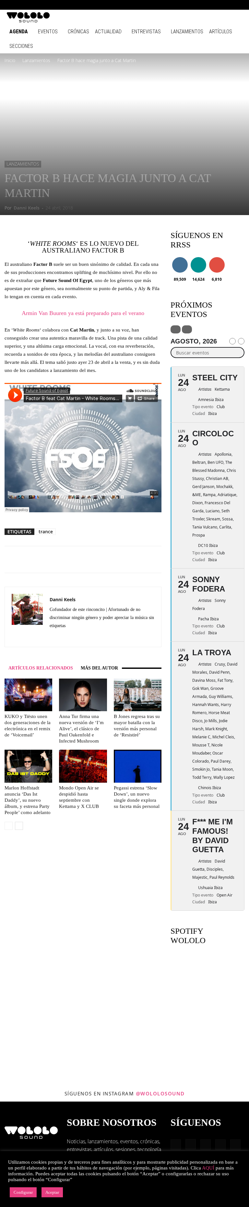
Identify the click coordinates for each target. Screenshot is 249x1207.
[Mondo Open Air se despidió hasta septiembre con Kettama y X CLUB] (83, 766)
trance (46, 531)
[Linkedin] (205, 5)
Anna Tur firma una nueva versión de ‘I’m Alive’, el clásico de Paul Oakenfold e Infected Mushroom (81, 729)
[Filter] (176, 329)
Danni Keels (27, 208)
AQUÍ (208, 1167)
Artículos (220, 31)
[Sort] (187, 329)
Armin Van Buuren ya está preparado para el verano (83, 313)
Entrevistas (146, 31)
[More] (127, 559)
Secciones (21, 46)
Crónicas (78, 31)
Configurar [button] (23, 1192)
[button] (174, 4)
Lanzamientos (187, 31)
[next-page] (19, 826)
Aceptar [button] (52, 1192)
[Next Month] (241, 341)
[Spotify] (216, 5)
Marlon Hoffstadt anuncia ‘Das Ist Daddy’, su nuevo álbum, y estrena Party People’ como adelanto (28, 800)
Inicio (10, 60)
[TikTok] (227, 5)
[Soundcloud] (78, 637)
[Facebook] (184, 5)
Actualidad (108, 31)
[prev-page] (9, 826)
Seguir (179, 258)
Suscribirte (219, 258)
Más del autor (99, 668)
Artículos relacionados (40, 668)
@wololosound (160, 1093)
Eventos (48, 31)
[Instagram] (195, 5)
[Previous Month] (232, 341)
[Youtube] (238, 5)
